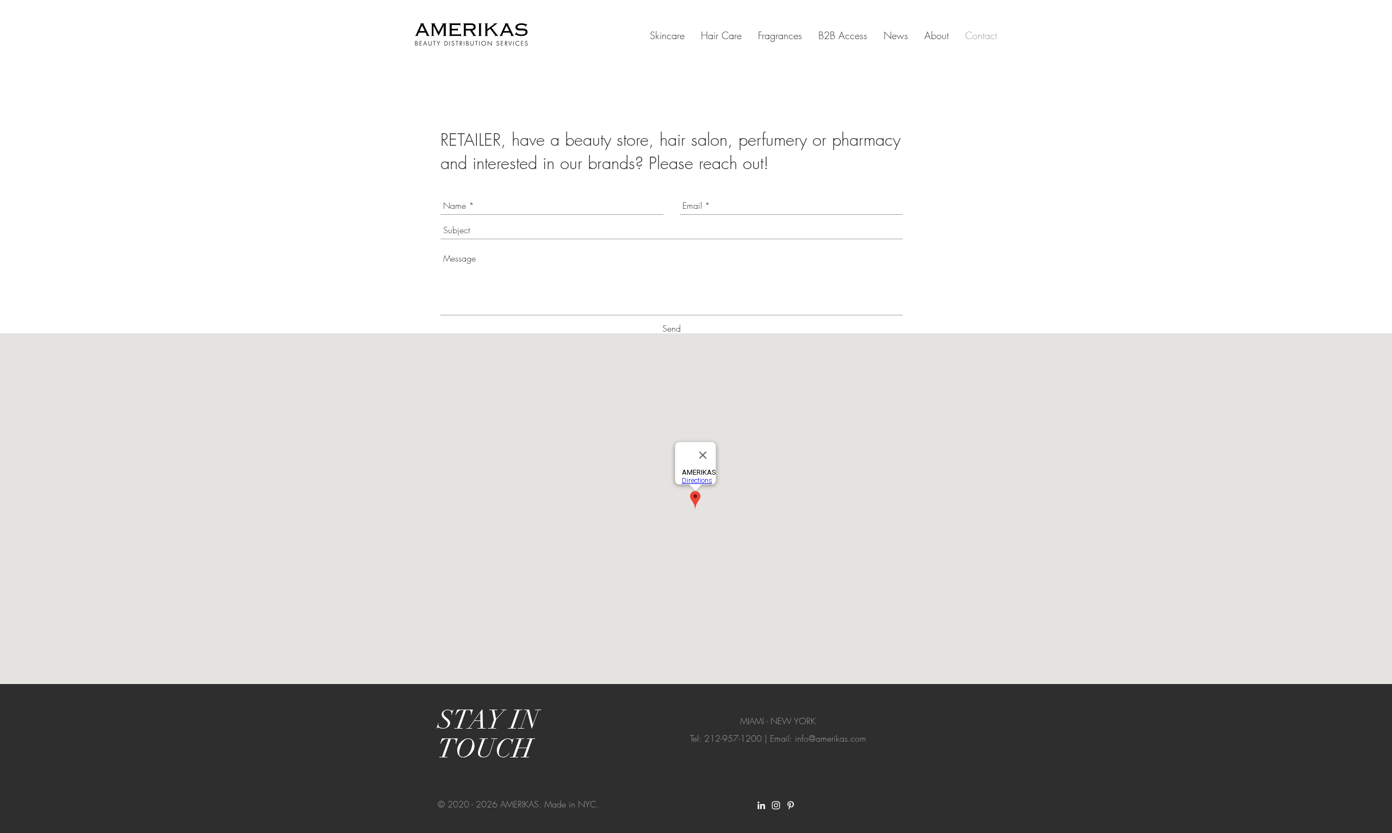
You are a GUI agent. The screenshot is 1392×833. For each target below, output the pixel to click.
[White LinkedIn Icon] (761, 805)
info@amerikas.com (830, 738)
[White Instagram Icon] (775, 805)
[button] (667, 35)
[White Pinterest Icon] (790, 805)
